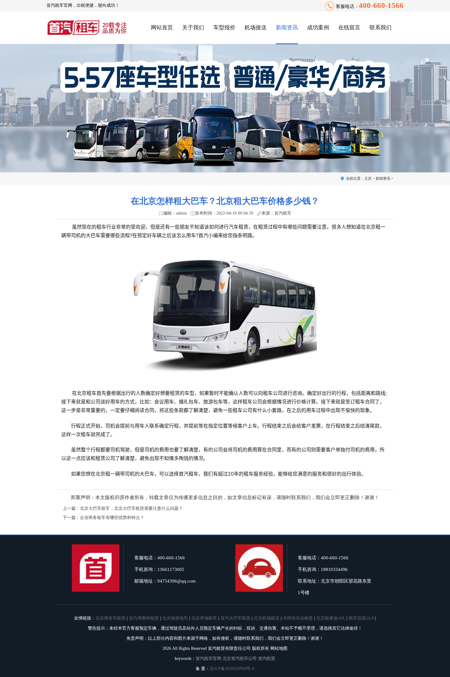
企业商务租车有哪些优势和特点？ (112, 517)
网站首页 (162, 27)
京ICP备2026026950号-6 (232, 668)
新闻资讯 (287, 27)
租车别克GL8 (361, 618)
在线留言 (349, 27)
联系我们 (380, 27)
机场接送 (256, 27)
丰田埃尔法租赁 (298, 618)
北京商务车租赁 (111, 618)
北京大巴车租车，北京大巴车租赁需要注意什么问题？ (131, 508)
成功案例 (318, 27)
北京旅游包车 (175, 618)
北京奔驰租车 (204, 618)
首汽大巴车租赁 (235, 618)
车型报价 (224, 27)
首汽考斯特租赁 (144, 618)
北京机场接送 (266, 618)
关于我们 (193, 27)
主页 (368, 178)
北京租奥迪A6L (330, 618)
